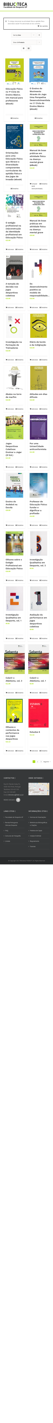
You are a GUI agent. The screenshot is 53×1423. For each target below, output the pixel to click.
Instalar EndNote (35, 836)
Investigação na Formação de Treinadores (14, 345)
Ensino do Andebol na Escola (11, 504)
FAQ (6, 831)
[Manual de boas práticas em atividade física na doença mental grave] (38, 205)
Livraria (7, 841)
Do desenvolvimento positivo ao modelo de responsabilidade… (39, 290)
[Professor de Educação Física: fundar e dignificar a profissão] (38, 485)
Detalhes (15, 118)
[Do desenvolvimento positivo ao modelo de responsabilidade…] (38, 267)
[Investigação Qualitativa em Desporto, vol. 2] (38, 543)
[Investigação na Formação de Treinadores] (14, 325)
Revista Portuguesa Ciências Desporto (11, 823)
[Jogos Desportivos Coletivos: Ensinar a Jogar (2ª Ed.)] (14, 427)
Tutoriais (32, 846)
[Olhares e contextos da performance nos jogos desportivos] (14, 711)
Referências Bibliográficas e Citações (38, 823)
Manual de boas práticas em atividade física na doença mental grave (38, 226)
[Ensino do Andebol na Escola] (14, 485)
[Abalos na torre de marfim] (14, 378)
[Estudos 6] (38, 713)
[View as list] (28, 48)
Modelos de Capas (36, 831)
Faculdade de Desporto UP (14, 817)
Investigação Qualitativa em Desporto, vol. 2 (38, 562)
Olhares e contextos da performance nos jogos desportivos (12, 733)
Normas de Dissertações (38, 817)
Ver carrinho (44, 26)
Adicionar (11, 249)
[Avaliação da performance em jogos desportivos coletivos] (38, 598)
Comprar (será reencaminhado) (35, 186)
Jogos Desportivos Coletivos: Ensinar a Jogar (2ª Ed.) (14, 449)
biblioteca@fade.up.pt (15, 795)
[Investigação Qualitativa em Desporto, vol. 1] (14, 598)
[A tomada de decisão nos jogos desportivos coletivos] (14, 267)
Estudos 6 (35, 732)
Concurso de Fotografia (13, 836)
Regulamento (34, 841)
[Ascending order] (39, 35)
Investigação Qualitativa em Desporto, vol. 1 (13, 617)
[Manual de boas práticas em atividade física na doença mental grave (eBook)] (38, 135)
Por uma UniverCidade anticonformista (38, 446)
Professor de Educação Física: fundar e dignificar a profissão (38, 507)
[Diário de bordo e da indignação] (38, 325)
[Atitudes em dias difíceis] (38, 378)
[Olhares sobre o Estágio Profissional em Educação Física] (14, 543)
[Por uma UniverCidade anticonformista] (38, 427)
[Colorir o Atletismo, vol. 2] (14, 659)
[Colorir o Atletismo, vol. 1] (38, 659)
